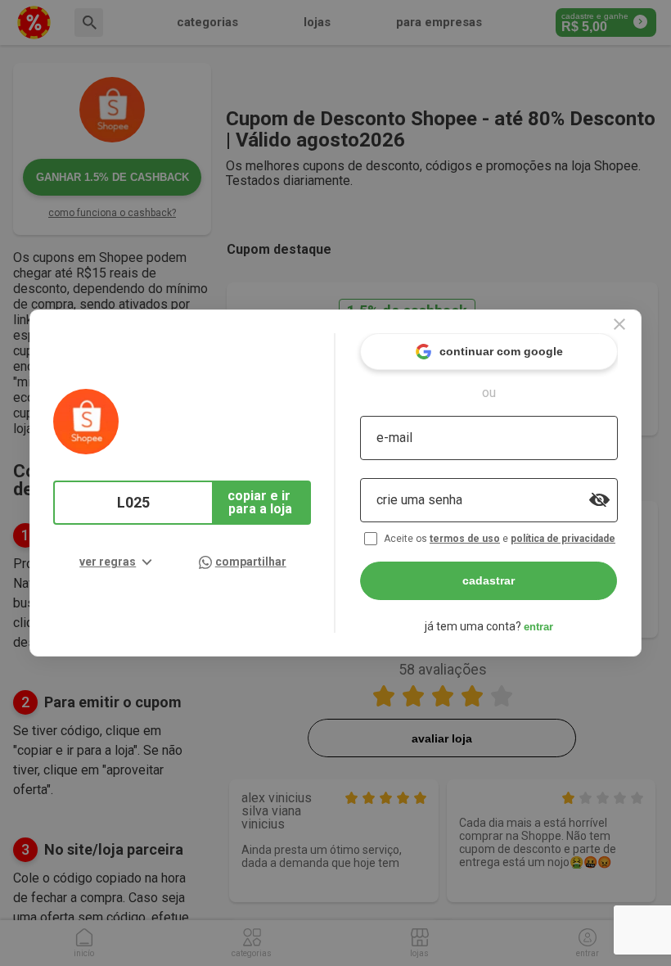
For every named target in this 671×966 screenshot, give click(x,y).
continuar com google (501, 351)
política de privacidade (563, 538)
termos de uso (465, 538)
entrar (538, 627)
